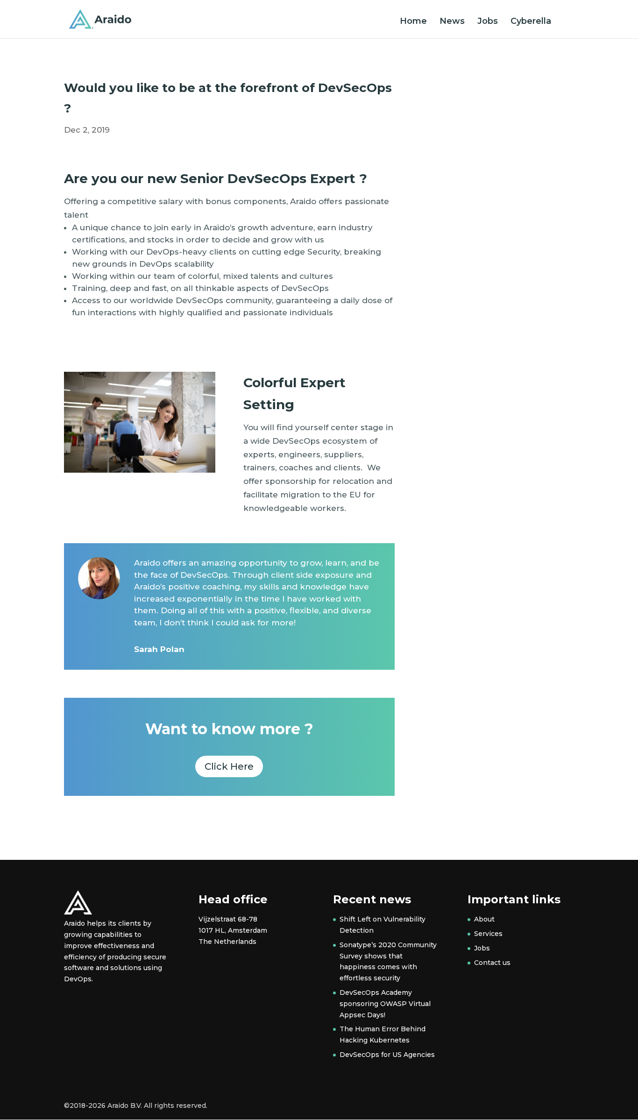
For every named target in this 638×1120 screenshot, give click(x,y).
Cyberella (530, 22)
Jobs (487, 22)
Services (488, 933)
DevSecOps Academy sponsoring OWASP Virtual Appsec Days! (385, 1003)
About (484, 919)
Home (413, 22)
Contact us (492, 962)
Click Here (229, 766)
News (452, 22)
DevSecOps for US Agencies (387, 1054)
